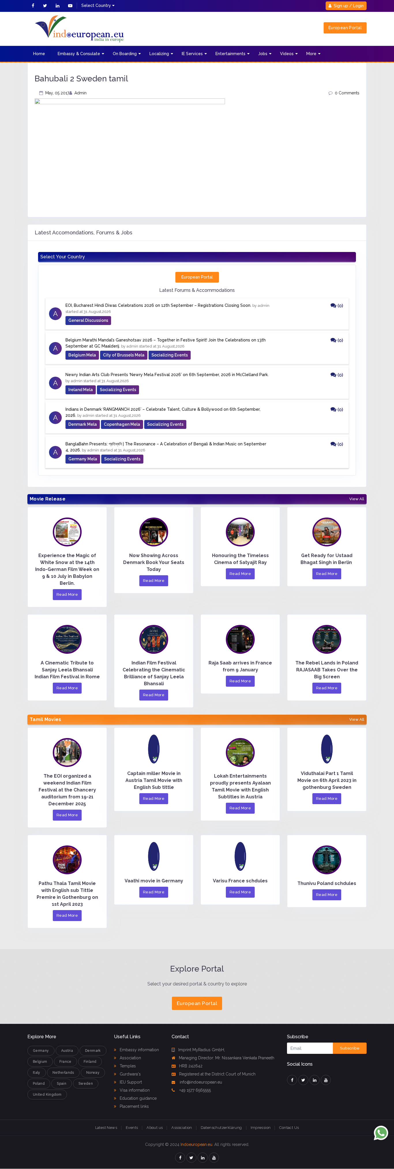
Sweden (85, 1084)
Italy (36, 1073)
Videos (287, 53)
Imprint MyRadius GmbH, (201, 1049)
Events (132, 1127)
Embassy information (139, 1049)
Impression (261, 1127)
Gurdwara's (130, 1074)
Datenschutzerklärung (221, 1127)
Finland (90, 1062)
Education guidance (138, 1098)
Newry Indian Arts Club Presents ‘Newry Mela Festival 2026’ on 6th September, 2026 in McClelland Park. (167, 374)
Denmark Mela (82, 424)
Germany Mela (82, 459)
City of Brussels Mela (124, 355)
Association (130, 1058)
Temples (127, 1066)
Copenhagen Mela (122, 424)
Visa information (134, 1090)
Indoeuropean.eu (196, 1144)
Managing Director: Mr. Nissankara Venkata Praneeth (226, 1058)
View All (356, 499)
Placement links (134, 1106)
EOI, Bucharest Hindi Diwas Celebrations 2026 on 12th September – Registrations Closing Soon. (158, 305)
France (65, 1062)
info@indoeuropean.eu (200, 1082)
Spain (61, 1084)
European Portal (345, 27)
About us (155, 1127)
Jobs (262, 53)
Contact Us (289, 1127)
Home (39, 53)
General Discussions (88, 320)
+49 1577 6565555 (194, 1090)
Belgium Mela (82, 355)
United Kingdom (47, 1095)
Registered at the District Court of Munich (217, 1074)
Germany (41, 1051)
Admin (80, 93)
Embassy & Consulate (79, 53)
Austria (67, 1051)
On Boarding (125, 53)
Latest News (106, 1127)
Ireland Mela (80, 389)
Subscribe (349, 1048)
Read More (67, 594)
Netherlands (63, 1073)
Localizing (159, 53)
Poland (39, 1084)
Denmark (93, 1051)
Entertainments (230, 53)
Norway (93, 1073)
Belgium (40, 1062)
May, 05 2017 (57, 93)
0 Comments (347, 93)
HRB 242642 (190, 1066)
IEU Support (130, 1082)
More (311, 53)
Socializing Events (169, 355)
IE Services (192, 53)
